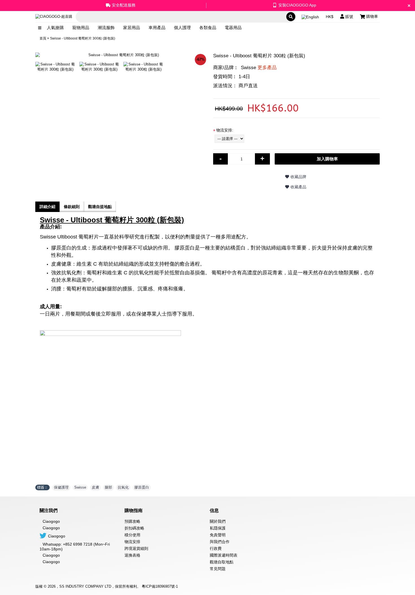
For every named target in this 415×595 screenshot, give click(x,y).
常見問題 (218, 568)
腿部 (108, 487)
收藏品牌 (298, 176)
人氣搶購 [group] (55, 27)
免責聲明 (218, 535)
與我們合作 (220, 541)
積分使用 (132, 535)
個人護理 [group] (182, 27)
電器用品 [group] (233, 27)
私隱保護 (218, 528)
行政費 (216, 548)
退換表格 (132, 555)
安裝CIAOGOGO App (297, 5)
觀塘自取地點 (221, 562)
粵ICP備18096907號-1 (160, 586)
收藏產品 (298, 187)
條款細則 (72, 206)
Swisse (259, 67)
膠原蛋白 (141, 487)
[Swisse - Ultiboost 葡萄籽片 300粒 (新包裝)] (57, 65)
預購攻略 (132, 521)
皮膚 (95, 487)
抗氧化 (123, 487)
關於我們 (218, 521)
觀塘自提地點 (100, 206)
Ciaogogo (51, 528)
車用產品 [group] (156, 27)
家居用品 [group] (131, 27)
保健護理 (61, 487)
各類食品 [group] (207, 27)
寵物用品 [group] (80, 27)
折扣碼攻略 (134, 528)
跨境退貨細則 (136, 548)
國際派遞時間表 (223, 555)
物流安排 (132, 541)
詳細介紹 (47, 206)
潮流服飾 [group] (106, 27)
